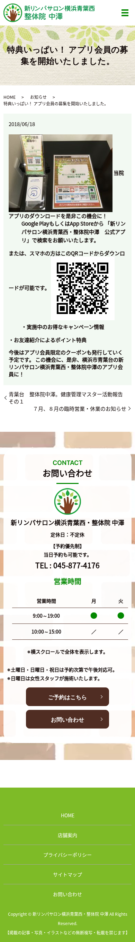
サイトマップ (67, 874)
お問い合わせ (67, 719)
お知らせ (38, 97)
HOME (9, 97)
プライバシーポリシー (67, 854)
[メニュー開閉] (125, 12)
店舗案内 (67, 834)
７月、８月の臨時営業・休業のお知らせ (79, 408)
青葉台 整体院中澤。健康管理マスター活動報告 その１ (68, 397)
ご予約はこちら (67, 697)
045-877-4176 (76, 565)
